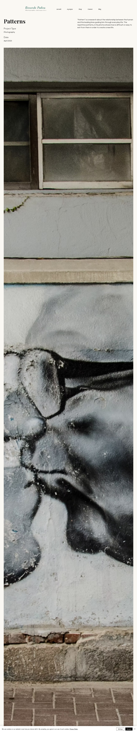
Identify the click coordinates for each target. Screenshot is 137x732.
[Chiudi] (135, 729)
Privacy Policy (74, 729)
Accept (129, 729)
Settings (120, 729)
